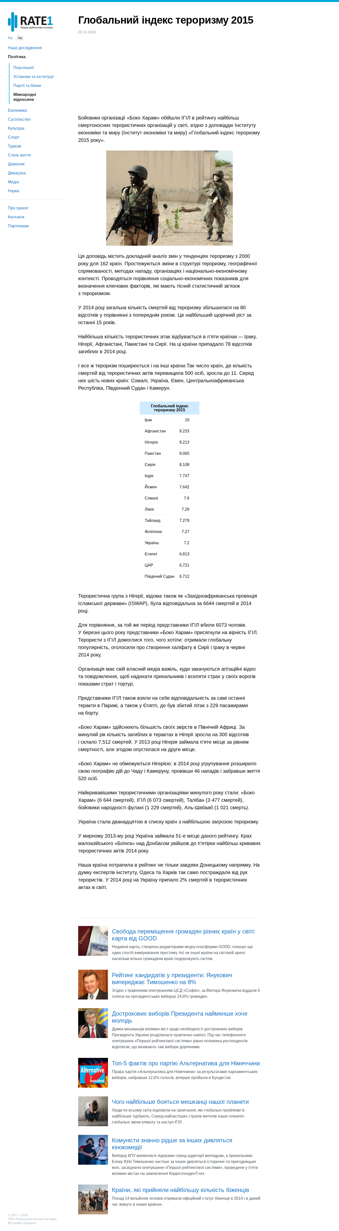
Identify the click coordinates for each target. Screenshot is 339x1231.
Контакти (16, 217)
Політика (17, 57)
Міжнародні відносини (24, 97)
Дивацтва (17, 173)
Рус (10, 38)
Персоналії (23, 68)
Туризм (14, 146)
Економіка (17, 110)
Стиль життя (19, 155)
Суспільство (19, 119)
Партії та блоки (27, 85)
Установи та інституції (33, 77)
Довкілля (16, 164)
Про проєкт (18, 208)
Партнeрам (18, 226)
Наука (13, 191)
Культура (16, 128)
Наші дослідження (25, 48)
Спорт (13, 137)
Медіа (13, 182)
